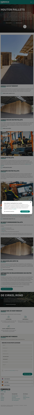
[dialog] (17, 207)
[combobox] (30, 202)
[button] (9, 211)
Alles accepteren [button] (25, 211)
